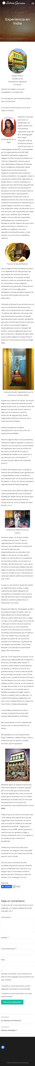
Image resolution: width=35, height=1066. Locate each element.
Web (3, 960)
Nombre (5, 937)
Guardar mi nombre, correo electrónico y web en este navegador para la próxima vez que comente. (17, 977)
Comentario (6, 917)
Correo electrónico (9, 949)
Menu (33, 3)
